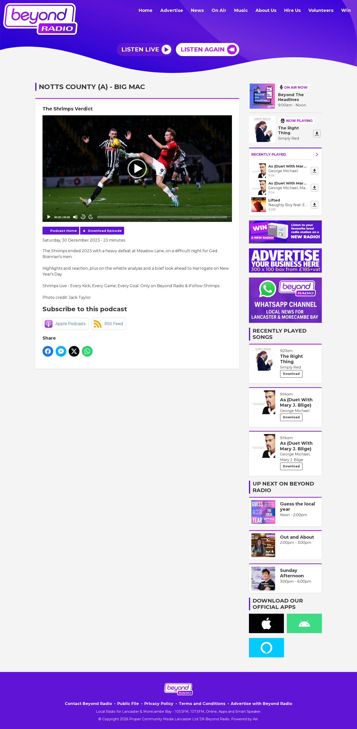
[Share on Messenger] (61, 351)
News (197, 10)
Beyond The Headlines (291, 97)
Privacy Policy (158, 703)
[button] (137, 168)
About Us (265, 10)
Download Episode (105, 231)
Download (291, 374)
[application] (137, 168)
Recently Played (268, 154)
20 (83, 217)
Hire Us (292, 10)
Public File (128, 703)
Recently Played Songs (279, 333)
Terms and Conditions (202, 703)
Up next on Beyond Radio (283, 486)
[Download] (317, 133)
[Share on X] (74, 351)
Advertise (171, 10)
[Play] (48, 217)
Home (146, 10)
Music (241, 10)
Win (346, 10)
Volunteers (320, 10)
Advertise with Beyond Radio (261, 703)
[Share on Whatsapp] (87, 351)
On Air (219, 10)
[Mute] (75, 217)
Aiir (255, 719)
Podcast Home (63, 231)
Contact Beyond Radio (88, 703)
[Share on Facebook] (47, 351)
